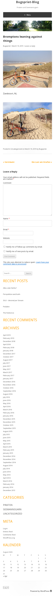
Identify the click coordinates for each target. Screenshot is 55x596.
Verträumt (8, 162)
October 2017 (8, 357)
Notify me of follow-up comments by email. (24, 247)
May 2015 (6, 440)
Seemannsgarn (12, 509)
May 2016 (6, 403)
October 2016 (8, 388)
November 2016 (9, 385)
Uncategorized (16, 149)
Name (6, 218)
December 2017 (9, 354)
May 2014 (6, 475)
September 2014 (9, 462)
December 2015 (9, 419)
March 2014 (7, 481)
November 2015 (9, 422)
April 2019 (6, 335)
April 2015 (6, 444)
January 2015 (8, 453)
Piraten (8, 504)
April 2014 (6, 478)
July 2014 (6, 468)
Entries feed (8, 531)
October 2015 (8, 425)
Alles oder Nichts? (10, 288)
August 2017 (7, 360)
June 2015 (6, 437)
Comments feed (9, 535)
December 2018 (9, 341)
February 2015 (8, 450)
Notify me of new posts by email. (20, 251)
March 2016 (7, 409)
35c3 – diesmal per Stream (13, 300)
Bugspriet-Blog (27, 2)
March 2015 (7, 447)
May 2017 (6, 369)
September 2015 (9, 428)
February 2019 (8, 338)
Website (6, 238)
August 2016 (7, 394)
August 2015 (7, 431)
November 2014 (9, 459)
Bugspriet (6, 46)
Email (6, 229)
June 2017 (6, 366)
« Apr (5, 576)
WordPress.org (9, 538)
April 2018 (6, 344)
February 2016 (8, 413)
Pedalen (6, 306)
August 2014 (7, 465)
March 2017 (7, 372)
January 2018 (8, 350)
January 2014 (8, 487)
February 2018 (8, 347)
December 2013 (9, 490)
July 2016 (6, 397)
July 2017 (6, 363)
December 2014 (9, 456)
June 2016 (6, 400)
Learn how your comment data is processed (26, 263)
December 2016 (9, 381)
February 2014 (8, 484)
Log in (5, 528)
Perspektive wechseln (11, 294)
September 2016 (9, 391)
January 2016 (8, 416)
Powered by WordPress (39, 591)
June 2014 (6, 472)
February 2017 (8, 375)
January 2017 (8, 378)
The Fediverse (8, 313)
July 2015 (6, 434)
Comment (7, 183)
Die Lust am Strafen (42, 162)
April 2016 (6, 406)
